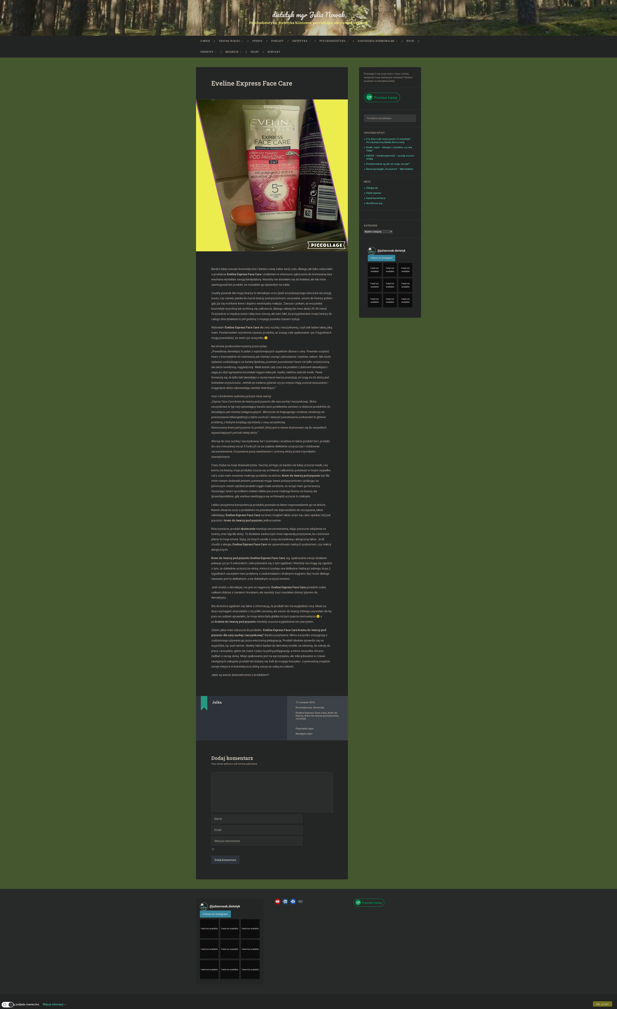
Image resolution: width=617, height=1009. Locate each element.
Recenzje (232, 51)
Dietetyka (300, 41)
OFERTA (257, 41)
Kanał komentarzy (375, 198)
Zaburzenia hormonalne (376, 41)
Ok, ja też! (602, 1004)
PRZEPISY (207, 51)
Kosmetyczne (304, 707)
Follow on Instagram (382, 257)
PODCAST (277, 41)
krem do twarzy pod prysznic (321, 715)
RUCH (410, 41)
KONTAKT (274, 51)
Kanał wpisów (373, 193)
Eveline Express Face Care (251, 83)
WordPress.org (374, 203)
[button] (8, 1004)
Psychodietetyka (332, 41)
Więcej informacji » (53, 1004)
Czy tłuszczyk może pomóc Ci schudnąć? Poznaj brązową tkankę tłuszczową (388, 141)
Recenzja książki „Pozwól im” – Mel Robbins (389, 169)
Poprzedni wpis (305, 728)
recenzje (301, 718)
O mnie (205, 41)
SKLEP (254, 51)
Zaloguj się (372, 187)
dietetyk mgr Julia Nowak (308, 14)
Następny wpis (304, 733)
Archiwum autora (215, 710)
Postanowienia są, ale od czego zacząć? (388, 163)
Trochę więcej (229, 41)
